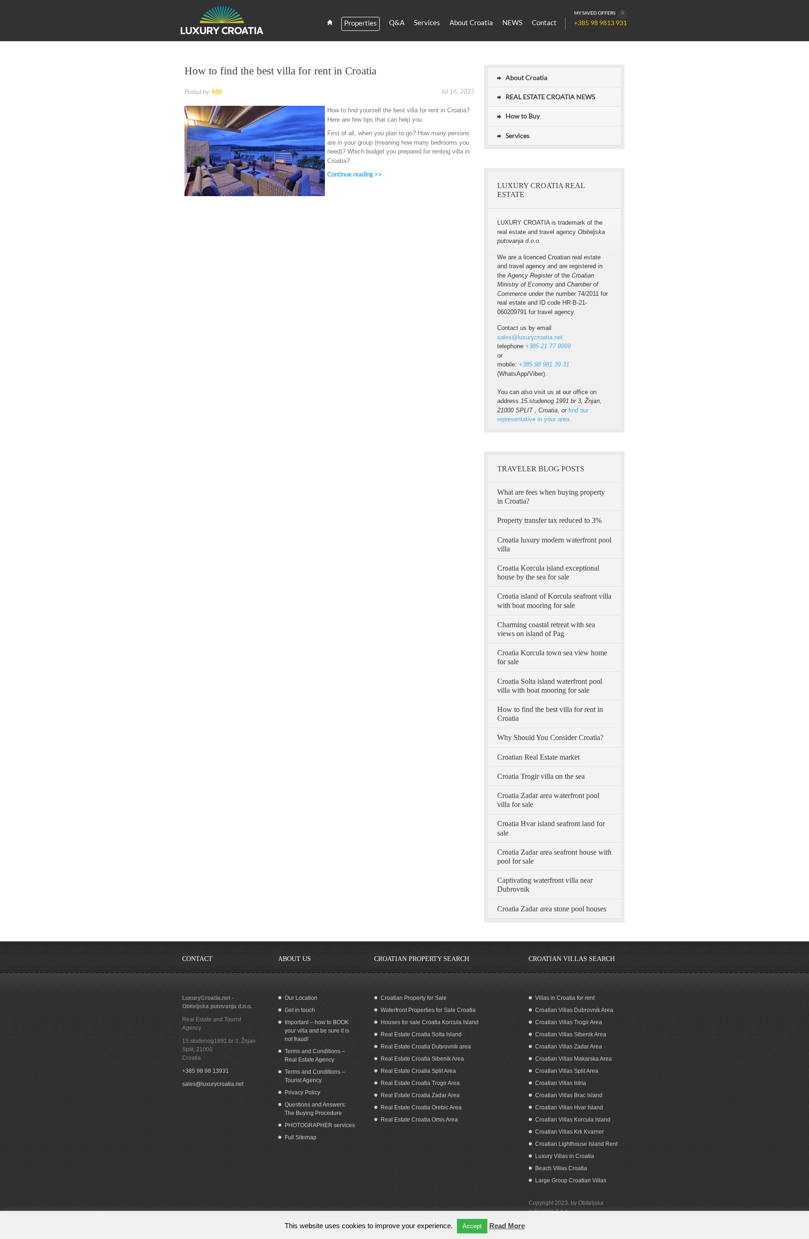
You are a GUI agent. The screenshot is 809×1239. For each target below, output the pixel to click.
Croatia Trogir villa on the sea (541, 776)
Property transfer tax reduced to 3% (549, 520)
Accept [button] (472, 1226)
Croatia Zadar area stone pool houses (551, 909)
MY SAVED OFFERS (599, 12)
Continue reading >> (354, 174)
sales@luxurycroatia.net (530, 337)
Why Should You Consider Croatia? (550, 737)
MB (217, 91)
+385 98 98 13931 (205, 1071)
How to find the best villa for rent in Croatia (280, 71)
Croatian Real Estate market (538, 757)
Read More (507, 1226)
